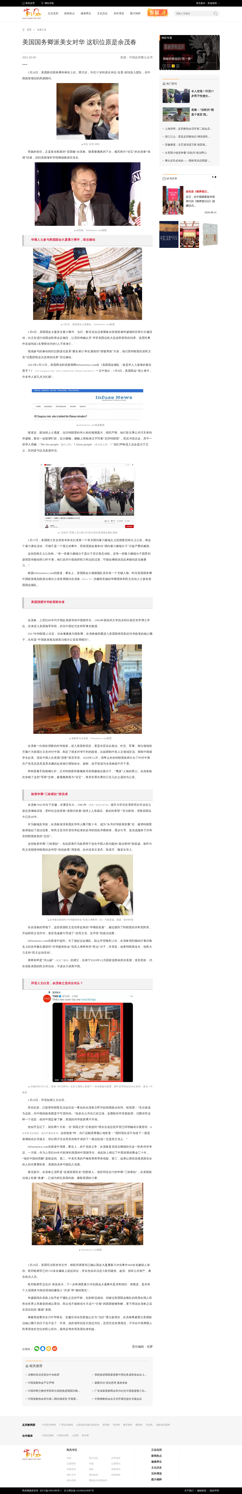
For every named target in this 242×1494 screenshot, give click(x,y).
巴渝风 (149, 1425)
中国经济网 (62, 1435)
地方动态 (93, 1458)
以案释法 (116, 1463)
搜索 (215, 13)
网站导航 (49, 3)
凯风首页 (30, 3)
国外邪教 (71, 1480)
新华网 (85, 1435)
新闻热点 (69, 13)
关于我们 (189, 1490)
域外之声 (71, 1475)
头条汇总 (41, 29)
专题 (91, 1463)
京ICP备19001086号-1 (51, 1490)
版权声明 (214, 1490)
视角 (91, 1469)
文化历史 (102, 13)
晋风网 (106, 1425)
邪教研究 (71, 1469)
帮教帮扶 (116, 1469)
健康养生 (86, 13)
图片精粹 (135, 13)
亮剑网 (116, 1425)
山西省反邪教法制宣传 (87, 1425)
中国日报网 (48, 1435)
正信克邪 (53, 13)
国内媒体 (93, 1475)
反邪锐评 (116, 1458)
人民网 (75, 1435)
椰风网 (138, 1425)
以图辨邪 (71, 1463)
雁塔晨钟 (127, 1425)
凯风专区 (72, 1449)
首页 (29, 29)
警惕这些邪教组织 (98, 1480)
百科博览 (119, 13)
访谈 (69, 1458)
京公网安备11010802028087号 (79, 1490)
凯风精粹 (116, 1475)
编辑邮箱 (201, 1490)
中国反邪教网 (49, 1425)
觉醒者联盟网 (163, 1425)
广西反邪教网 (66, 1425)
